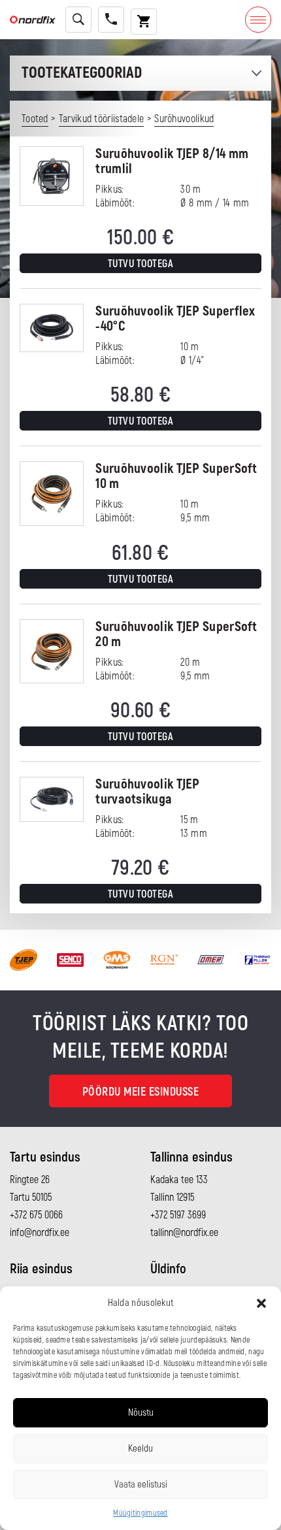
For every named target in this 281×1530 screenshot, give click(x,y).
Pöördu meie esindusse (140, 1091)
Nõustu (141, 1413)
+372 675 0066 (36, 1215)
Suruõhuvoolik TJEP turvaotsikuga (147, 791)
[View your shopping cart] (144, 21)
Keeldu (140, 1448)
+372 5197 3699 (178, 1215)
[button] (261, 1303)
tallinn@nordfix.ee (184, 1232)
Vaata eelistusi (140, 1484)
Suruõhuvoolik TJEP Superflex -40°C (175, 318)
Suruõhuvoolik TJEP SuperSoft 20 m (176, 634)
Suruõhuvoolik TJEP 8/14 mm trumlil (171, 161)
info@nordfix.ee (39, 1232)
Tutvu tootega (141, 263)
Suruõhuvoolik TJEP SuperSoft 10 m (176, 476)
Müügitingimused (140, 1513)
